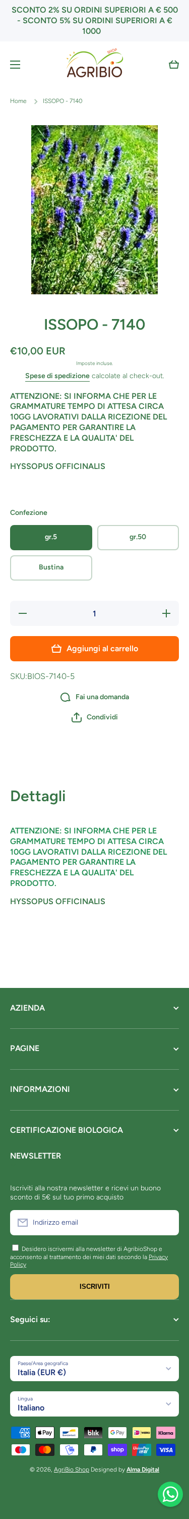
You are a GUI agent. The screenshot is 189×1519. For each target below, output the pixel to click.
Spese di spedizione (57, 376)
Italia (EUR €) (42, 1372)
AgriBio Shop (71, 1469)
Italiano (31, 1407)
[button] (174, 65)
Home (18, 100)
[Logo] (95, 64)
